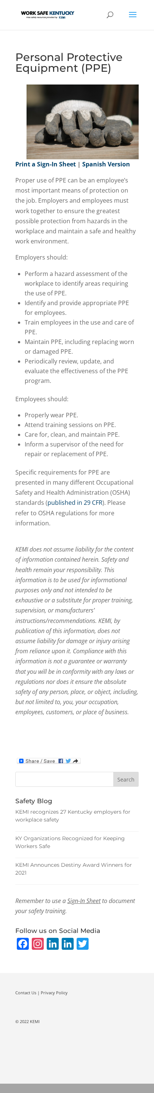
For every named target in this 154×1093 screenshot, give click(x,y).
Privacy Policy (54, 992)
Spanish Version (106, 164)
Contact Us (25, 992)
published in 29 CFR (74, 502)
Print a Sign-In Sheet (45, 164)
